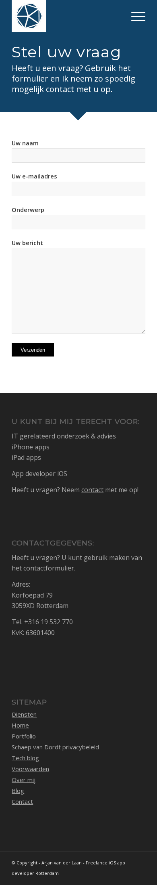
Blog (18, 790)
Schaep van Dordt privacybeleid (55, 747)
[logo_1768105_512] (65, 16)
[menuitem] (134, 16)
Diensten (24, 714)
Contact (22, 801)
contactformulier (48, 568)
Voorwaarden (30, 769)
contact (92, 489)
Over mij (23, 780)
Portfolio (24, 736)
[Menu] (134, 16)
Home (20, 725)
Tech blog (25, 758)
